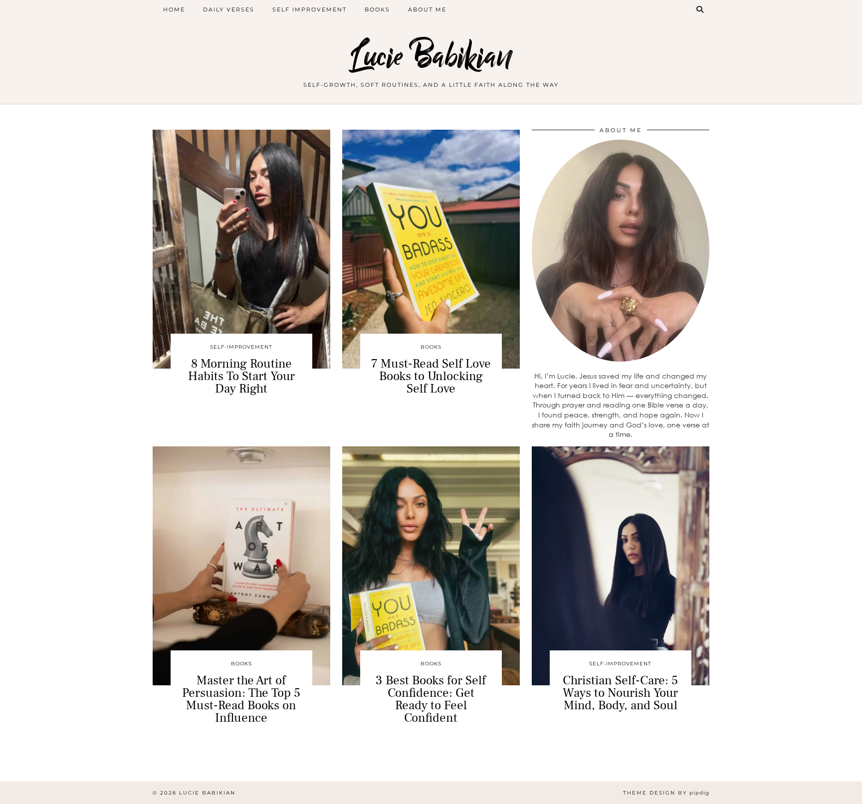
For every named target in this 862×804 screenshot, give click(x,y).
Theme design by (666, 793)
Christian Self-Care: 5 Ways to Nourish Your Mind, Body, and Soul (620, 692)
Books (377, 9)
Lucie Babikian (431, 56)
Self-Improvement (241, 347)
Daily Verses (228, 9)
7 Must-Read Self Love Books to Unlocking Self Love (431, 376)
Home (174, 9)
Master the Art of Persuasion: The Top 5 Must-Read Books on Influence (241, 699)
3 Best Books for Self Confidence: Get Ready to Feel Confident (431, 699)
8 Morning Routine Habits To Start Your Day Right (241, 376)
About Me (427, 9)
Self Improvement (309, 9)
